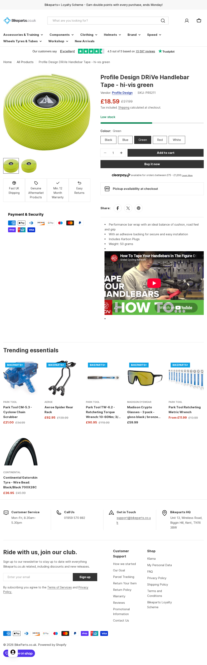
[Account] (186, 20)
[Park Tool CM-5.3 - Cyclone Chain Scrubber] (20, 378)
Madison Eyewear (139, 401)
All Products (25, 62)
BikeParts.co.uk (25, 645)
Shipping (123, 107)
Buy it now (152, 164)
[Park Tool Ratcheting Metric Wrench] (186, 378)
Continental (12, 472)
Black (108, 140)
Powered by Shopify (52, 645)
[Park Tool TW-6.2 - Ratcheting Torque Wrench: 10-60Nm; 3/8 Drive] (103, 378)
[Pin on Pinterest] (139, 208)
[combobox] (108, 21)
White (177, 140)
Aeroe (48, 401)
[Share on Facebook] (118, 208)
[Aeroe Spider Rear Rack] (62, 378)
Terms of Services (59, 587)
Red (160, 140)
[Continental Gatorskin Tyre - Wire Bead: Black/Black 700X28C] (20, 448)
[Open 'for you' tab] (13, 652)
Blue (125, 140)
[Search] (163, 20)
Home (7, 62)
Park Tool (10, 401)
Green (142, 140)
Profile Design (122, 93)
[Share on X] (128, 208)
